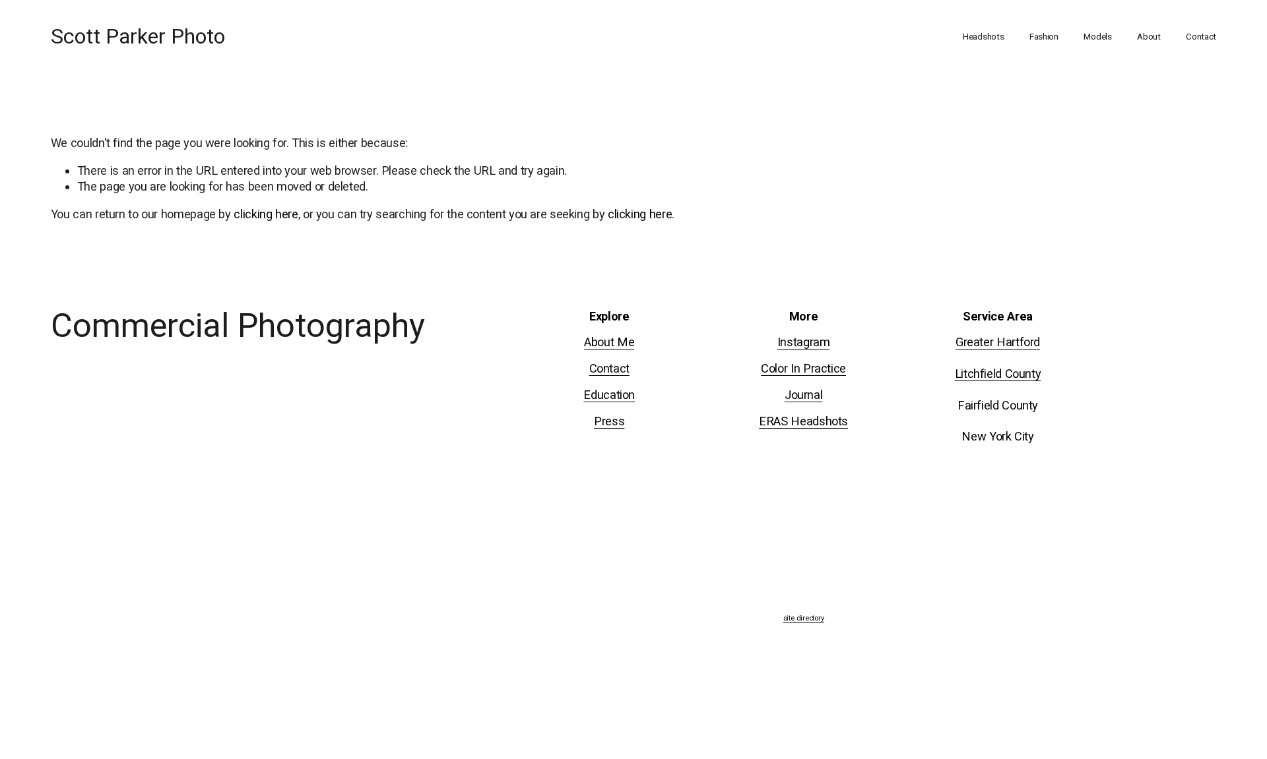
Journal (803, 395)
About (1149, 36)
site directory (803, 618)
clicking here (266, 214)
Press (609, 421)
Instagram (803, 342)
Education (609, 395)
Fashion (1043, 36)
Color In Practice (803, 368)
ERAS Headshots (803, 421)
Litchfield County (998, 373)
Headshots (983, 36)
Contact (1201, 36)
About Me (609, 342)
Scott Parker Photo (138, 36)
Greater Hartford (998, 342)
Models (1097, 36)
